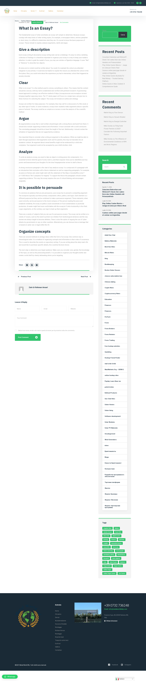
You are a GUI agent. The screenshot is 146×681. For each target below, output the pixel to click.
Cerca (104, 30)
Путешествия (110, 469)
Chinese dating (110, 282)
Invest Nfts (106, 547)
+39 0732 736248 (136, 12)
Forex (107, 323)
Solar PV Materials (111, 428)
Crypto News (109, 288)
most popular (120, 551)
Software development (113, 416)
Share (21, 265)
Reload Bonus (121, 554)
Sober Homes (109, 404)
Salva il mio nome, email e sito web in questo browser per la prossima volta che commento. (46, 330)
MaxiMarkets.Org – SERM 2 (114, 369)
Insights (105, 543)
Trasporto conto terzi (61, 640)
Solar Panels (113, 562)
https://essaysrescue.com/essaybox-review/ (71, 93)
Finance (113, 539)
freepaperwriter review (62, 162)
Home (15, 11)
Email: (106, 609)
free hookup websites (112, 346)
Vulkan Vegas (107, 569)
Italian (121, 679)
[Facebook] (137, 3)
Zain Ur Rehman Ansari (51, 22)
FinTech (107, 317)
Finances (108, 305)
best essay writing (25, 55)
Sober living (109, 410)
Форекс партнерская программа (112, 506)
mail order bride (110, 364)
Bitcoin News (109, 253)
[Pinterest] (37, 265)
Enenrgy (105, 539)
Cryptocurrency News (112, 293)
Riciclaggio (58, 627)
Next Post (84, 277)
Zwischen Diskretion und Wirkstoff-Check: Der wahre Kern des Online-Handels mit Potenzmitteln (114, 59)
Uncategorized (110, 434)
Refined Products (111, 393)
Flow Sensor (118, 113)
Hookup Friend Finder (112, 358)
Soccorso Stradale (61, 624)
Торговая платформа (112, 482)
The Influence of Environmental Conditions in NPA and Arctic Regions (115, 142)
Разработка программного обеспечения (114, 475)
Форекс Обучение (111, 500)
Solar (104, 562)
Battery (117, 528)
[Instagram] (140, 3)
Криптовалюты (110, 451)
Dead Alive (118, 532)
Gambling (108, 352)
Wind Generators (111, 440)
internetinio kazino (116, 543)
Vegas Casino (118, 566)
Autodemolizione (60, 620)
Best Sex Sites (110, 247)
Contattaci (60, 11)
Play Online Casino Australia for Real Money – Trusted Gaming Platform (113, 78)
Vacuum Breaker (119, 117)
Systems (122, 562)
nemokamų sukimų (108, 554)
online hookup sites (111, 375)
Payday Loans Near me (113, 381)
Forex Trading (110, 340)
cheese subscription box (113, 276)
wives (107, 445)
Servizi (33, 11)
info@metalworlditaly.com (103, 3)
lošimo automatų (108, 551)
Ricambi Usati (59, 637)
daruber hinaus (107, 532)
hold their (121, 539)
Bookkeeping (109, 264)
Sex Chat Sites (110, 399)
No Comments (64, 22)
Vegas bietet (107, 566)
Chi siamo (24, 11)
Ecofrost (41, 11)
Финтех (107, 488)
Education (108, 299)
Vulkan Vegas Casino (109, 573)
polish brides (109, 387)
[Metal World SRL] (7, 11)
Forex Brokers (110, 329)
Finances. (108, 311)
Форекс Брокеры (111, 494)
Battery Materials (26, 21)
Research (106, 558)
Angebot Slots (107, 528)
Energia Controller (120, 121)
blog (106, 258)
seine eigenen (116, 558)
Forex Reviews (110, 334)
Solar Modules (110, 422)
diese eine (106, 536)
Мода (107, 457)
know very (115, 547)
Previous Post (26, 277)
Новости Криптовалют (113, 463)
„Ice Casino (122, 573)
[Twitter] (32, 265)
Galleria (50, 11)
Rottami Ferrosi (60, 630)
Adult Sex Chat (110, 235)
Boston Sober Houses (112, 270)
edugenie (22, 71)
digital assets (116, 536)
